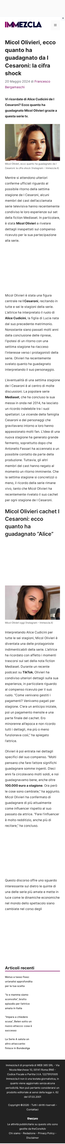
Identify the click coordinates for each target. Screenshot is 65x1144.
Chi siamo (14, 1133)
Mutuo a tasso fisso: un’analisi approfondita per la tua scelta (18, 981)
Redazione (29, 1133)
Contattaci (32, 1109)
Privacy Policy (46, 1133)
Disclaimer (32, 1137)
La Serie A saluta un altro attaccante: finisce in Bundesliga (17, 1044)
